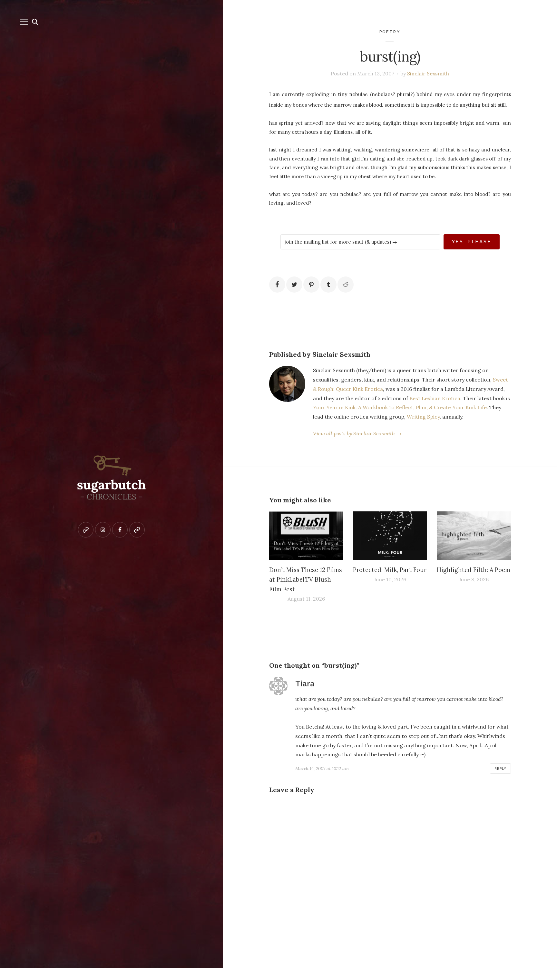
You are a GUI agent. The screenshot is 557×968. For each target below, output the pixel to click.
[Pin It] (311, 284)
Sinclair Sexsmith (428, 73)
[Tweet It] (294, 284)
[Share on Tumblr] (328, 284)
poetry (390, 31)
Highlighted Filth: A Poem (473, 570)
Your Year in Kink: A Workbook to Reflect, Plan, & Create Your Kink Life (400, 407)
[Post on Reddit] (345, 284)
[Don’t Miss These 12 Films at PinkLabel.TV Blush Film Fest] (306, 535)
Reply (500, 768)
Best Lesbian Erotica (434, 398)
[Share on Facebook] (277, 284)
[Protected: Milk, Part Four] (390, 535)
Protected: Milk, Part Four (389, 570)
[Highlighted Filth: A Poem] (474, 535)
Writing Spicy (423, 416)
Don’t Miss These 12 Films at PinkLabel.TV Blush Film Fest (305, 579)
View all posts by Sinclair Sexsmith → (357, 433)
